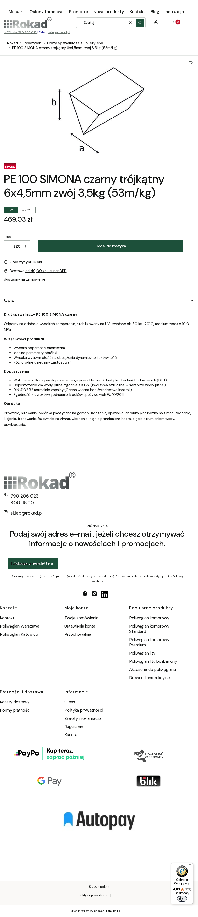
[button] (140, 23)
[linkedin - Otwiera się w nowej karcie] (104, 594)
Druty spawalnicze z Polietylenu (75, 43)
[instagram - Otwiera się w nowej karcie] (94, 594)
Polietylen (32, 43)
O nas (69, 702)
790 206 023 (24, 496)
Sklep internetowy (93, 911)
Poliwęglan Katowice (19, 634)
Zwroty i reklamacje (82, 718)
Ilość (7, 237)
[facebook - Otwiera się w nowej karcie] (85, 594)
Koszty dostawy (14, 702)
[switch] (182, 899)
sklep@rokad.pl (59, 32)
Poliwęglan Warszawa (19, 626)
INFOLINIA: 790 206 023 (20, 32)
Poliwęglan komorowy (149, 618)
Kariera (70, 734)
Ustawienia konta (79, 626)
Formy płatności (15, 710)
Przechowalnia (77, 634)
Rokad (12, 43)
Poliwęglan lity (142, 653)
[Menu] (190, 866)
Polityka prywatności (83, 710)
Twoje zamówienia (81, 618)
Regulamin (73, 726)
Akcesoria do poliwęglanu (152, 669)
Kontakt (7, 618)
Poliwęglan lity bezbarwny (153, 661)
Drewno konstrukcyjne (149, 677)
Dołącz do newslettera (33, 563)
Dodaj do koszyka (111, 246)
